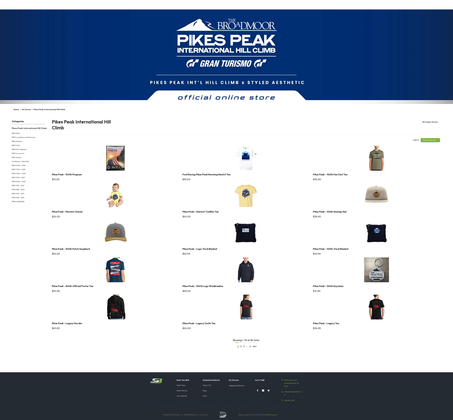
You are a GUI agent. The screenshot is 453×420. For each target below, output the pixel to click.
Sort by (416, 140)
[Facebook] (257, 390)
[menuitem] (30, 164)
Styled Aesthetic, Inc (176, 415)
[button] (430, 140)
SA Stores (26, 109)
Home (16, 109)
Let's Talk (260, 380)
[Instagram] (263, 390)
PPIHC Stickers (17, 157)
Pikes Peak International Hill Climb (49, 109)
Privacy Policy (202, 415)
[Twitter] (268, 390)
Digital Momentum (270, 415)
